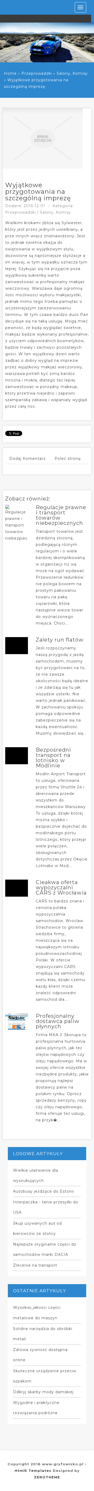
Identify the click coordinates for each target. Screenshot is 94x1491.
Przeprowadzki (36, 73)
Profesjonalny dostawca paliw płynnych (57, 1021)
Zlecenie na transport (35, 1265)
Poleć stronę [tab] (68, 458)
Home (10, 73)
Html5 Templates (33, 1470)
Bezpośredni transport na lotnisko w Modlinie (53, 758)
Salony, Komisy (72, 73)
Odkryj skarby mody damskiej (43, 1392)
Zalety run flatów (60, 640)
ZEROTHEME (47, 1477)
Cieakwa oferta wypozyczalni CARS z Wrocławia (61, 887)
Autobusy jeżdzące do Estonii (43, 1191)
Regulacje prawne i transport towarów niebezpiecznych (61, 515)
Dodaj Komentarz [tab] (27, 458)
